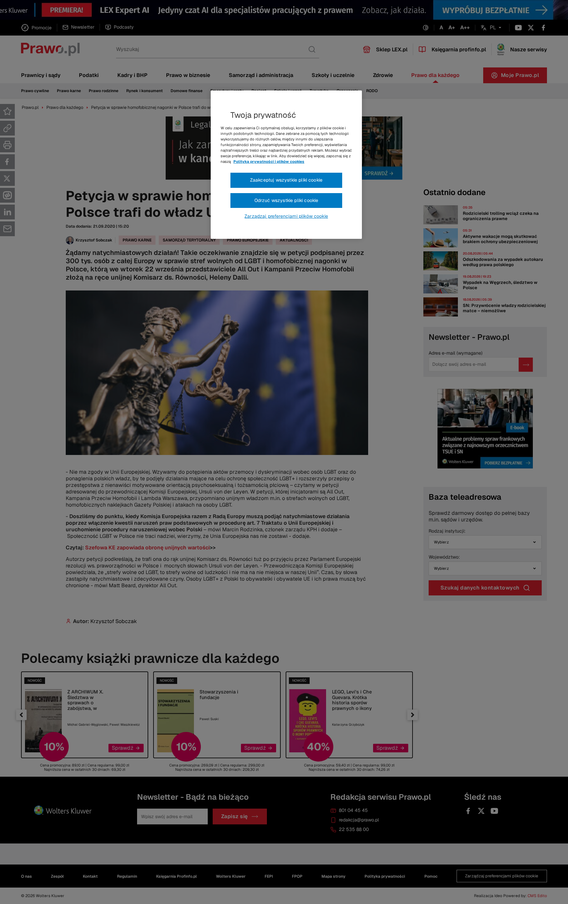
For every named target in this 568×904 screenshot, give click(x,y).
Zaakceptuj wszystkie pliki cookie (286, 180)
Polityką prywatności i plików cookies (268, 161)
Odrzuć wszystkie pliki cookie (286, 200)
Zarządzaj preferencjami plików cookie (286, 216)
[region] (286, 164)
